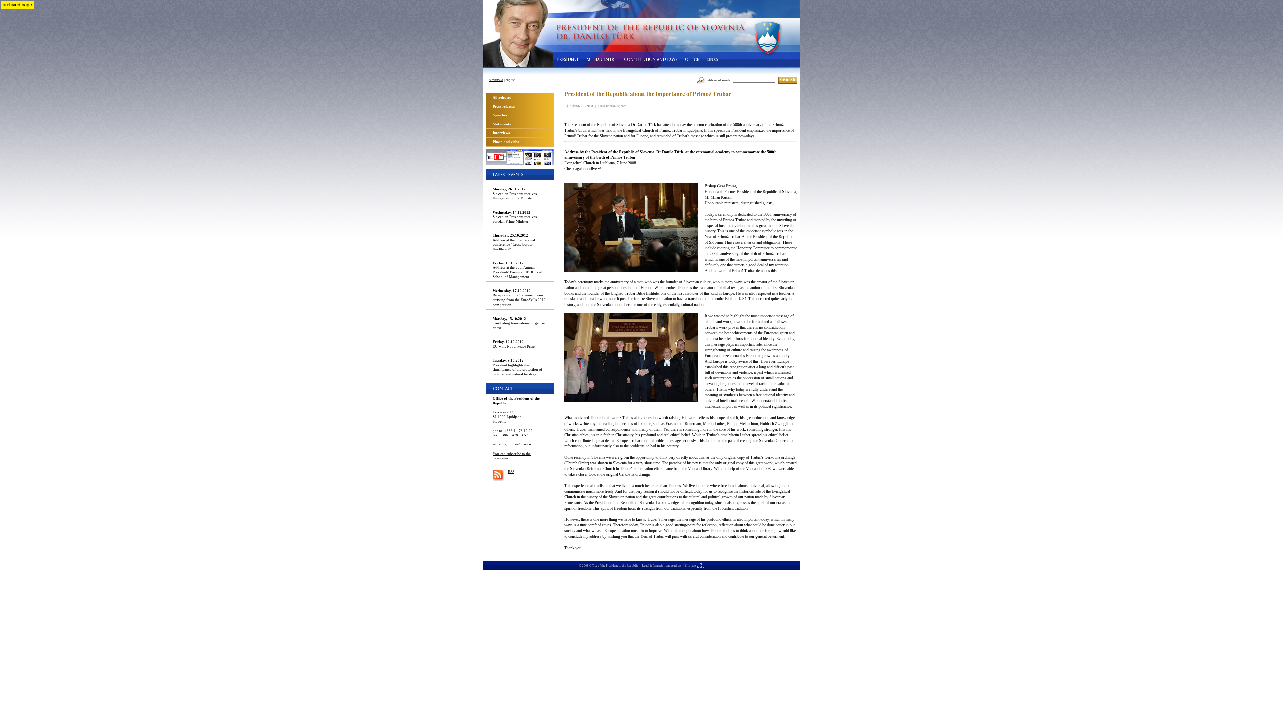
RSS (511, 472)
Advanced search (719, 80)
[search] (787, 80)
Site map (690, 565)
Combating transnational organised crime (520, 323)
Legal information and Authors (662, 565)
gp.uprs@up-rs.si (518, 444)
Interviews (501, 133)
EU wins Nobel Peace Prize (514, 344)
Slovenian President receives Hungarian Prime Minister (515, 193)
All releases (502, 97)
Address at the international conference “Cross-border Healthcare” (514, 242)
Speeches (500, 115)
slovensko (496, 80)
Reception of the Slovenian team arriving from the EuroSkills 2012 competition (519, 298)
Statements (502, 124)
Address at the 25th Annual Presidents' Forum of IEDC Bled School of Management (517, 270)
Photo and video (506, 142)
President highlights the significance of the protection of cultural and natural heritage (517, 367)
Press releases (504, 106)
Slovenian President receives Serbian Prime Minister (515, 216)
